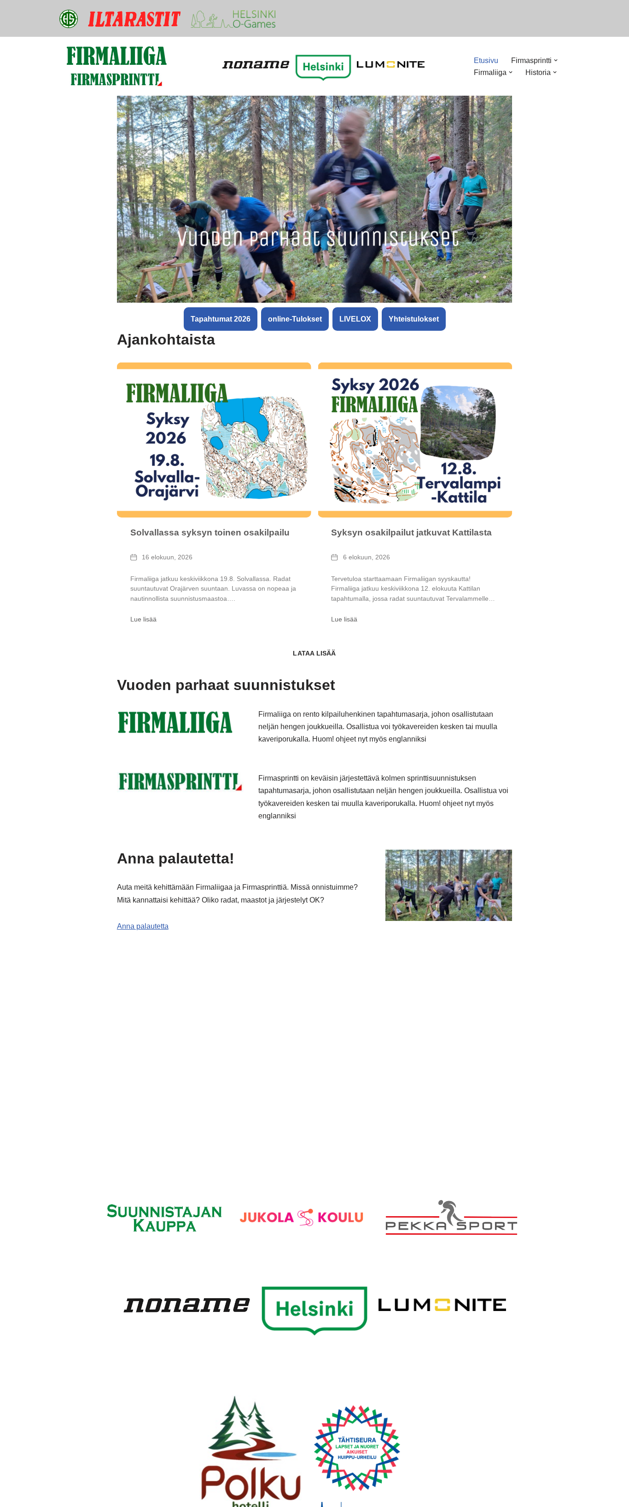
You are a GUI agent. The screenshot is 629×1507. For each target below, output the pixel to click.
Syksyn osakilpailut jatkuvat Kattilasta (411, 532)
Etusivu (486, 60)
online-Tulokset (295, 319)
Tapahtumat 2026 (220, 319)
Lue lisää (143, 619)
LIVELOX (355, 319)
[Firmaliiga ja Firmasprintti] (117, 66)
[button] (556, 60)
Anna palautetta (143, 926)
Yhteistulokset (414, 319)
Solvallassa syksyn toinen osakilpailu (210, 532)
